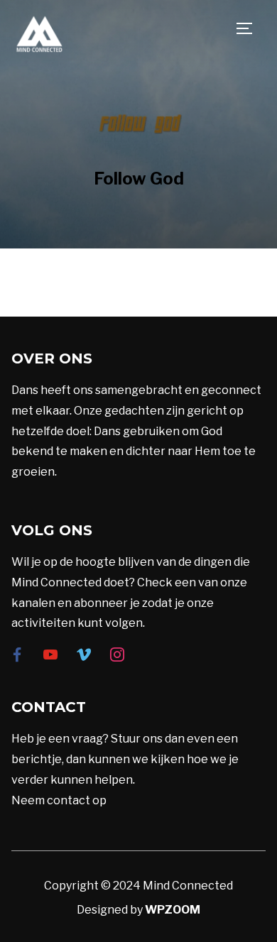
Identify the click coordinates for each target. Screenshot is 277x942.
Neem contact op (59, 800)
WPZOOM (172, 909)
